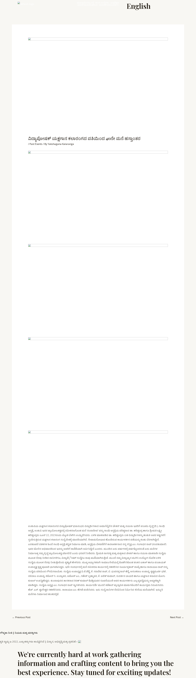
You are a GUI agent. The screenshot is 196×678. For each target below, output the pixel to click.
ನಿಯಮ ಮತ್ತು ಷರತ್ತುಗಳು (26, 632)
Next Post (177, 617)
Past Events (36, 144)
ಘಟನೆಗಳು (82, 5)
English (139, 6)
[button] (90, 2)
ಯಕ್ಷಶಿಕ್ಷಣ (114, 2)
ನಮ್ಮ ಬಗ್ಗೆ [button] (90, 2)
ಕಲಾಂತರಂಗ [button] (92, 5)
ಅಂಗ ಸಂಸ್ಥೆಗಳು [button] (102, 2)
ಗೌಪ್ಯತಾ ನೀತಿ (6, 632)
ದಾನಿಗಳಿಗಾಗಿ (104, 5)
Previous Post (21, 617)
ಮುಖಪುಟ (81, 2)
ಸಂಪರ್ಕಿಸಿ (114, 5)
